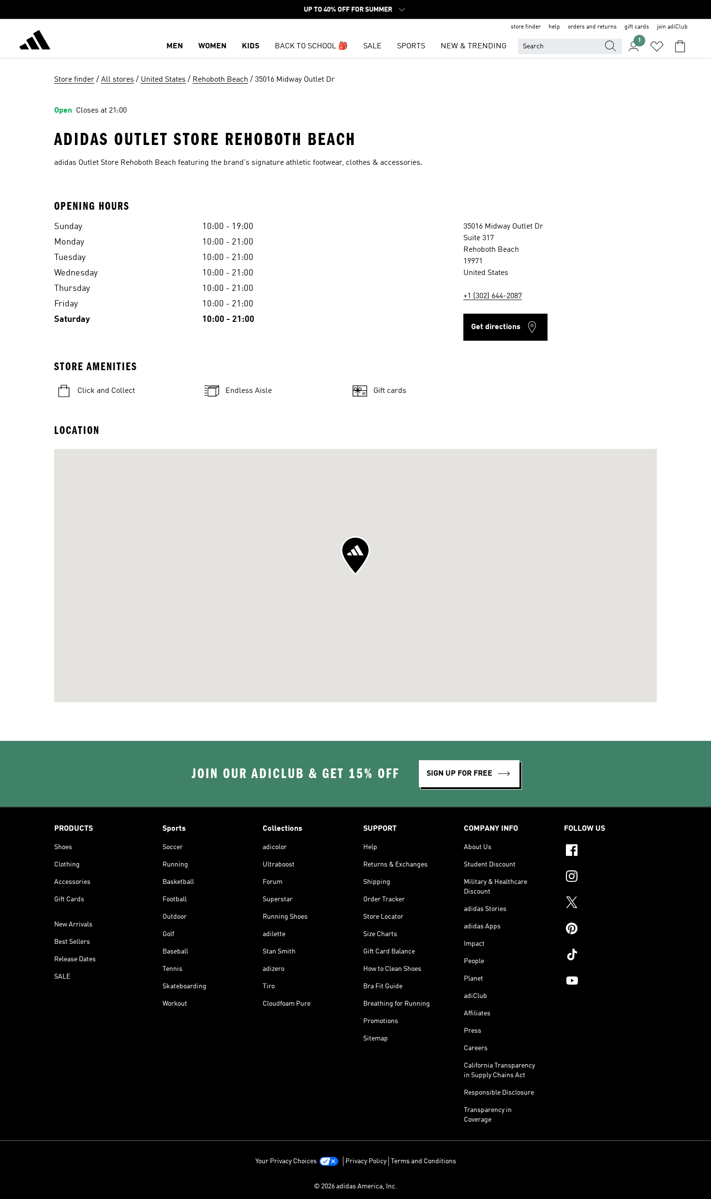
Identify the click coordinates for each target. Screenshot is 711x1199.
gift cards (636, 27)
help (554, 27)
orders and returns (592, 27)
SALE (372, 46)
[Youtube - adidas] (610, 982)
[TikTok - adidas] (610, 956)
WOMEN (212, 46)
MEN (174, 46)
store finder (526, 27)
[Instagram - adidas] (610, 878)
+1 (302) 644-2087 (492, 296)
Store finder (74, 80)
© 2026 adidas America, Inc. (355, 1186)
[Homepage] (34, 41)
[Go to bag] (680, 46)
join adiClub (672, 27)
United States (163, 80)
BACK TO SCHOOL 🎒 (311, 46)
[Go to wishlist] (656, 46)
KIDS (250, 46)
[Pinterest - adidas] (610, 930)
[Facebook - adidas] (610, 851)
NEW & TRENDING (473, 46)
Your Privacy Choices (286, 1161)
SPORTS (411, 46)
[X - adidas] (610, 904)
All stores (117, 80)
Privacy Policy (365, 1161)
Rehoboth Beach (220, 80)
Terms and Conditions (423, 1161)
